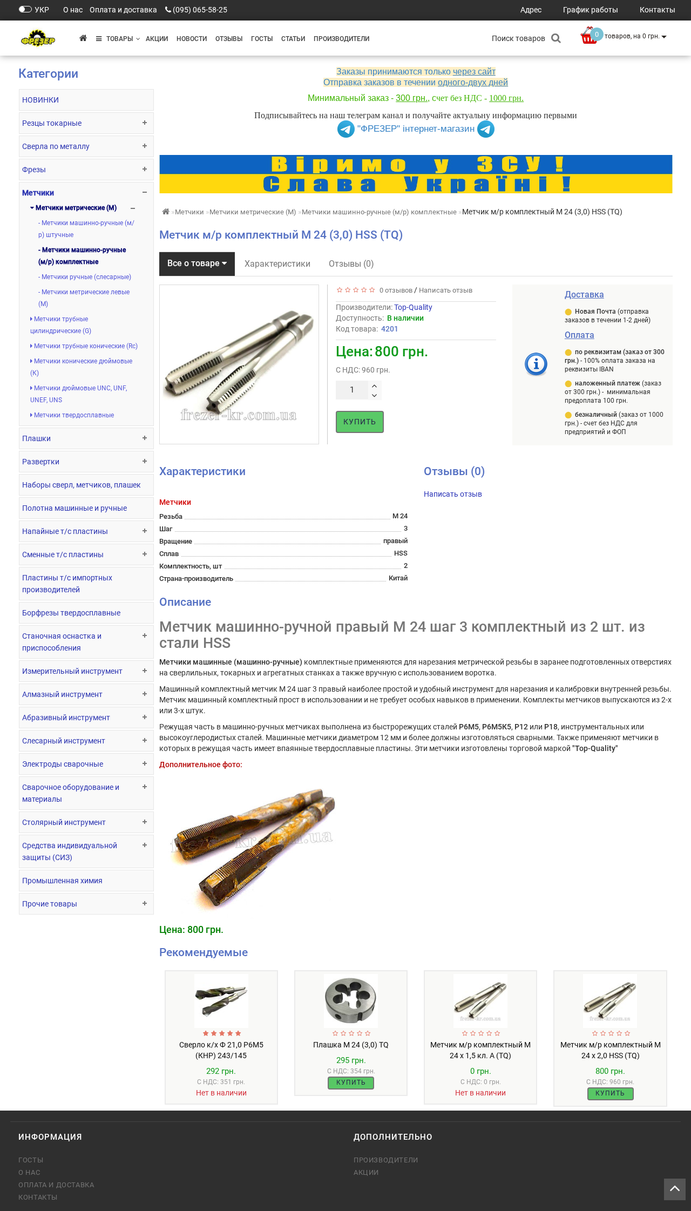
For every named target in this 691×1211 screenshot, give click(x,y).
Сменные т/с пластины (63, 554)
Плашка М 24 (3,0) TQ (351, 1044)
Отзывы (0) (351, 264)
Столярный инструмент (64, 822)
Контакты (38, 1197)
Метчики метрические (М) (75, 208)
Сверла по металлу (56, 146)
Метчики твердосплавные (73, 415)
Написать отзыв (445, 290)
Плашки (36, 438)
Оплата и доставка (56, 1185)
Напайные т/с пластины (65, 531)
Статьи (293, 39)
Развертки (40, 461)
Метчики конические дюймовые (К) (81, 367)
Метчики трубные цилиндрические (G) (60, 325)
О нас (29, 1172)
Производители (341, 39)
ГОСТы (262, 39)
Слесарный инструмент (63, 740)
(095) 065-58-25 (200, 9)
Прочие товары (49, 903)
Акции (157, 39)
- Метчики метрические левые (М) (84, 298)
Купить (359, 421)
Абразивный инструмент (66, 717)
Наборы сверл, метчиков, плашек (81, 485)
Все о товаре (194, 263)
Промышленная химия (62, 880)
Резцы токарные (52, 123)
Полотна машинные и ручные (74, 508)
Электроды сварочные (62, 764)
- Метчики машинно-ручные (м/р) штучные (86, 229)
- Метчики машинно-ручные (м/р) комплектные (82, 256)
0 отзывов (394, 290)
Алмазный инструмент (62, 694)
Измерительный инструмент (72, 671)
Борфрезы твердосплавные (71, 612)
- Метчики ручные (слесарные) (84, 277)
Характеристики (277, 264)
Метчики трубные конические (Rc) (85, 346)
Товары (117, 39)
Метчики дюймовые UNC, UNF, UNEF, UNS (78, 394)
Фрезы (34, 169)
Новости (192, 39)
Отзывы (228, 39)
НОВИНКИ (40, 100)
